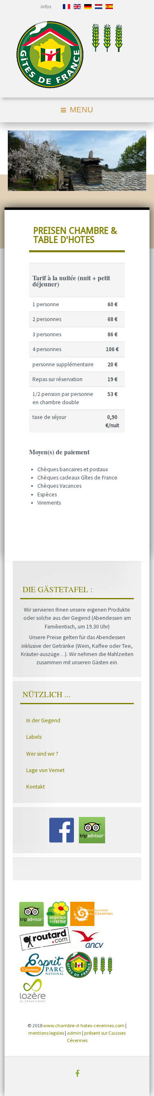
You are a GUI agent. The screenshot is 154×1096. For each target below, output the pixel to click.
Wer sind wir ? (42, 753)
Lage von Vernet (45, 770)
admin (74, 1033)
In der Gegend (43, 720)
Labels (33, 736)
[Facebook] (77, 1073)
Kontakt (35, 786)
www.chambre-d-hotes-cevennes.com (83, 1025)
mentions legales (46, 1033)
